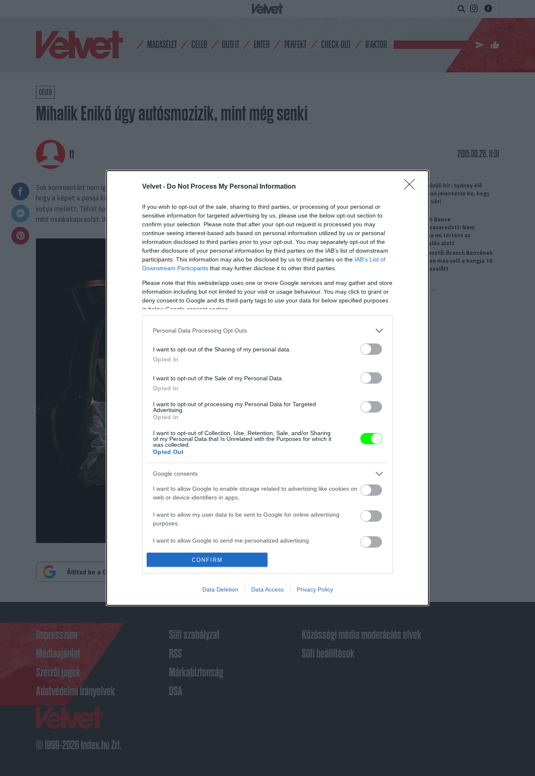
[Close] (412, 187)
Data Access (267, 589)
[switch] (371, 349)
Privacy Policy (315, 589)
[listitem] (267, 330)
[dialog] (267, 388)
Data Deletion (220, 589)
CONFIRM (207, 560)
